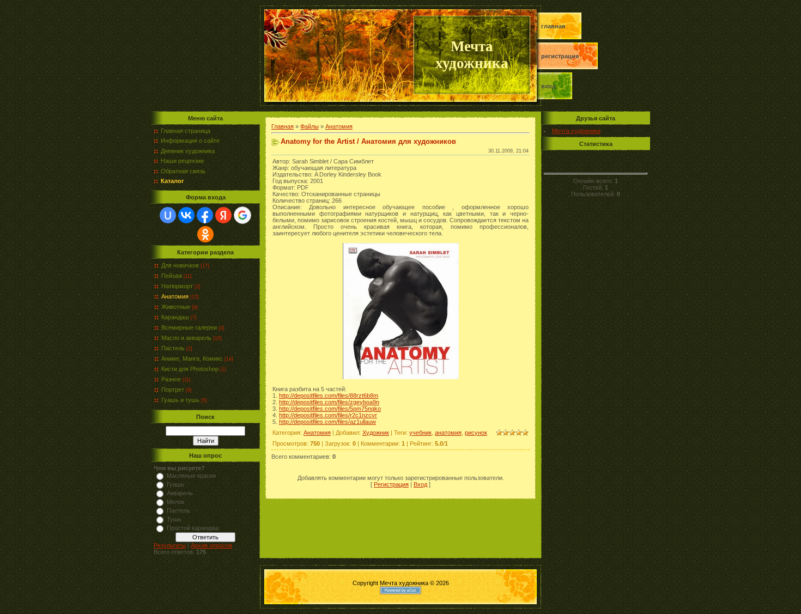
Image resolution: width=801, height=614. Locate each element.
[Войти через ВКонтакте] (186, 215)
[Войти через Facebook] (205, 215)
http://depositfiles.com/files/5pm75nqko (330, 408)
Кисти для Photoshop (190, 369)
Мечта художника (576, 130)
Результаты (170, 545)
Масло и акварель (186, 338)
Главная (553, 26)
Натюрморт (177, 286)
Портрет (172, 389)
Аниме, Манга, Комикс (192, 358)
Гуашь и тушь (180, 400)
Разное (171, 379)
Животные (175, 306)
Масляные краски (191, 475)
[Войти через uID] (168, 215)
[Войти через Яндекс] (223, 215)
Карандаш (175, 317)
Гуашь (175, 484)
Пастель (173, 348)
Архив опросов (211, 545)
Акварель (180, 493)
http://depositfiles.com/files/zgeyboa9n (329, 402)
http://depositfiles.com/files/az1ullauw (327, 421)
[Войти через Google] (242, 215)
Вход (548, 86)
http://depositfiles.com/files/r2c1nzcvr (328, 415)
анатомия (448, 432)
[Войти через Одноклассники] (205, 234)
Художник (375, 432)
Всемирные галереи (189, 327)
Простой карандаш (193, 528)
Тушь (174, 519)
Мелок (175, 502)
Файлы (309, 126)
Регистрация (560, 56)
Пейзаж (171, 275)
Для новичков (180, 265)
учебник (420, 432)
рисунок (476, 432)
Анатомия (175, 296)
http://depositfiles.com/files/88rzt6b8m (328, 395)
